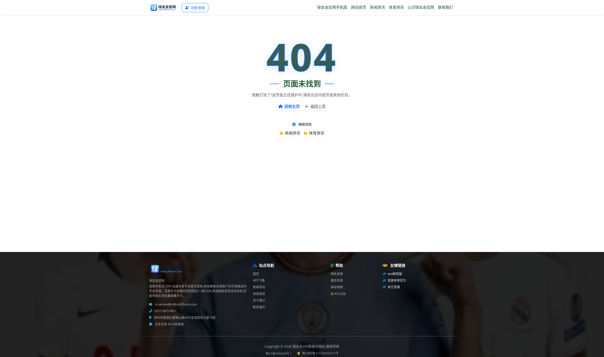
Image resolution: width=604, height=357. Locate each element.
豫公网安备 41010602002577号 (320, 353)
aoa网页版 (394, 274)
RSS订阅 (340, 294)
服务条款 (337, 280)
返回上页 (318, 106)
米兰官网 (393, 287)
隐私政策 (337, 274)
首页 (256, 274)
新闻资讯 (377, 7)
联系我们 (259, 307)
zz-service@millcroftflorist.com (175, 304)
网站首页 (358, 7)
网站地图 (337, 287)
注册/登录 (197, 7)
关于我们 (259, 300)
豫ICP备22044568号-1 (278, 353)
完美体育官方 (396, 280)
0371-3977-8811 (165, 311)
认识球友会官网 (421, 7)
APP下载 (259, 280)
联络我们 (445, 7)
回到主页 (292, 106)
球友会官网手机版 (332, 7)
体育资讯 (396, 7)
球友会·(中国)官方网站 (309, 346)
